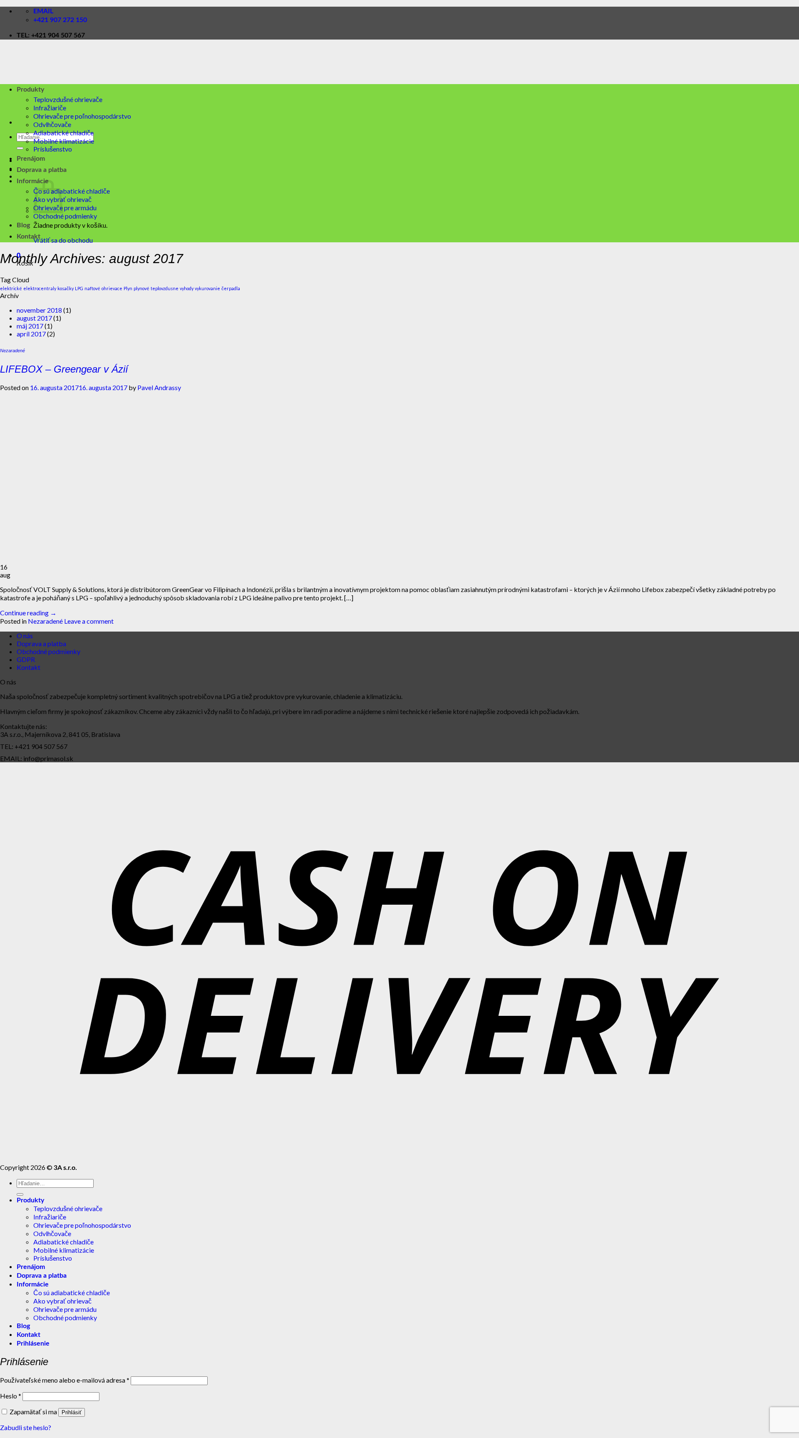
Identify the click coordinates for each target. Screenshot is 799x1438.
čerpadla (230, 288)
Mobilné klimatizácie (63, 141)
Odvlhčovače (52, 124)
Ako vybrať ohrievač (62, 1301)
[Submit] (20, 148)
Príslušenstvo (52, 149)
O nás (25, 635)
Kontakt (28, 236)
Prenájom (31, 158)
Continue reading (28, 613)
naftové (92, 288)
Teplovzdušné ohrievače (67, 99)
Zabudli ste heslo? (25, 1427)
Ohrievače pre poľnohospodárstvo (82, 116)
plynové (141, 288)
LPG (79, 288)
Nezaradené (12, 350)
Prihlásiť (72, 1412)
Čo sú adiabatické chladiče (71, 191)
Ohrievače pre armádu (65, 207)
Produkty (30, 89)
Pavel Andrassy (159, 387)
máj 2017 (30, 326)
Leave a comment (89, 621)
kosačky (65, 288)
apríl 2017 (31, 334)
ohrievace (112, 288)
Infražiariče (49, 108)
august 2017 (34, 318)
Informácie (33, 181)
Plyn (128, 288)
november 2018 (39, 310)
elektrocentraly (39, 288)
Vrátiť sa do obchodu (63, 240)
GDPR (26, 659)
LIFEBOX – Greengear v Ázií (64, 369)
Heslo (10, 1396)
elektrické (11, 288)
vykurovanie (207, 288)
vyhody (187, 288)
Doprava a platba (42, 170)
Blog (23, 225)
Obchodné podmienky (65, 216)
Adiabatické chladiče (63, 133)
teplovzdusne (165, 288)
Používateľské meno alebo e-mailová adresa (64, 1380)
